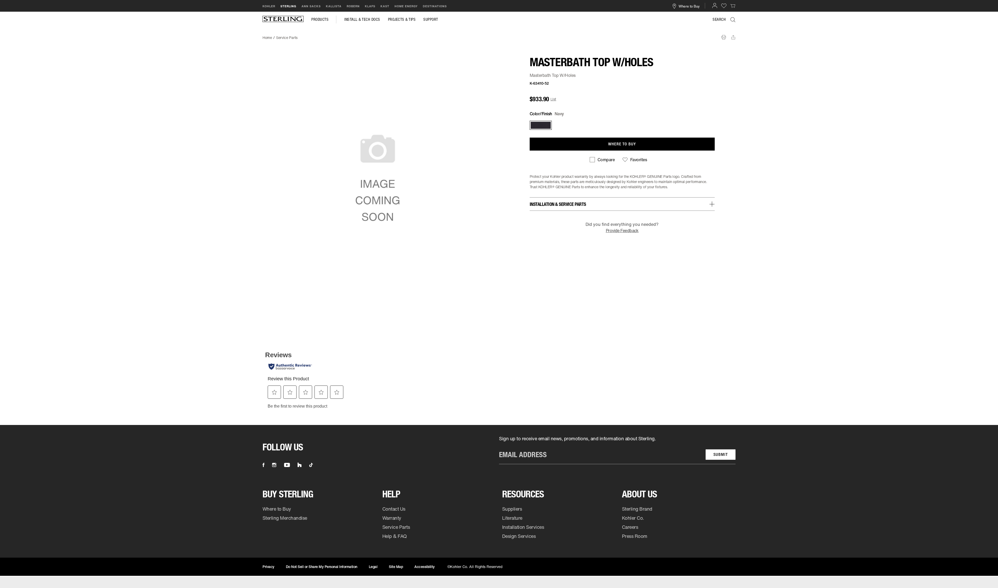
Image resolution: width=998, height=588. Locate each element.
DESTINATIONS (435, 6)
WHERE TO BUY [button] (622, 143)
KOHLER (268, 6)
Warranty (391, 518)
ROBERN (353, 6)
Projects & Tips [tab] (402, 19)
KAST (384, 6)
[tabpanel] (499, 35)
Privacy (268, 566)
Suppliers (512, 508)
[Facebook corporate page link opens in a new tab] (263, 465)
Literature (512, 518)
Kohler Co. (633, 518)
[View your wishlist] (723, 5)
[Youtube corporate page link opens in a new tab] (287, 465)
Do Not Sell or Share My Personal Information (321, 566)
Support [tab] (430, 19)
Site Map (396, 566)
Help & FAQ (394, 536)
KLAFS (370, 6)
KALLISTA (334, 6)
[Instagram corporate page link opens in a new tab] (274, 465)
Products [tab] (320, 19)
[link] (733, 6)
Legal (373, 566)
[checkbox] (602, 160)
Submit (720, 454)
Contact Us (393, 508)
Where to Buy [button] (689, 6)
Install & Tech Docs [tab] (362, 19)
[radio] (540, 125)
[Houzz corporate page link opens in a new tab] (299, 465)
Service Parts (396, 527)
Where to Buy (276, 508)
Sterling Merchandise (284, 518)
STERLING (288, 6)
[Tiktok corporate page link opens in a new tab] (311, 465)
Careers (630, 527)
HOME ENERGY (406, 6)
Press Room (634, 536)
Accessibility (424, 566)
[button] (714, 5)
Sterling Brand (637, 508)
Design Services (519, 536)
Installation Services (523, 527)
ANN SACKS (311, 6)
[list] (617, 449)
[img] (283, 19)
